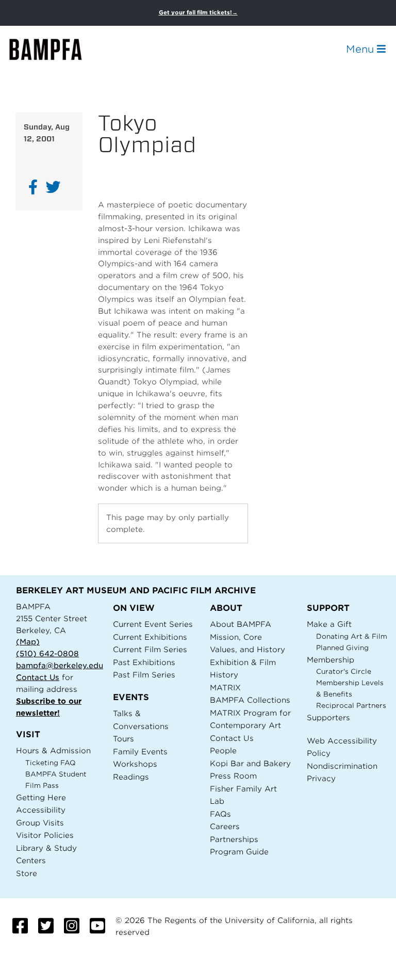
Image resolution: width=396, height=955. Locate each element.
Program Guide (239, 851)
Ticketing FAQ (50, 763)
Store (26, 873)
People (223, 750)
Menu (361, 49)
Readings (131, 776)
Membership (330, 659)
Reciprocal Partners (351, 705)
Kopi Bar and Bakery (250, 763)
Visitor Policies (45, 835)
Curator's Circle (343, 671)
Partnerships (234, 839)
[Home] (54, 49)
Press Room (233, 775)
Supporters (328, 717)
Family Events (140, 751)
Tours (123, 738)
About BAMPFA (240, 624)
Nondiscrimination (342, 766)
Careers (225, 826)
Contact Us (37, 677)
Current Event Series (153, 624)
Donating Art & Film (351, 636)
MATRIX (225, 687)
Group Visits (40, 822)
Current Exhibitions (150, 637)
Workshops (135, 763)
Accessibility (40, 809)
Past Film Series (144, 674)
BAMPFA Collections (250, 699)
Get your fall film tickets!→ (198, 12)
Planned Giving (342, 648)
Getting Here (41, 797)
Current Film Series (150, 649)
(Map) (28, 641)
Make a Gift (329, 624)
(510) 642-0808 (47, 653)
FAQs (220, 814)
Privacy (321, 778)
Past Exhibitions (144, 662)
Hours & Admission (53, 750)
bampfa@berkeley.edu (59, 665)
